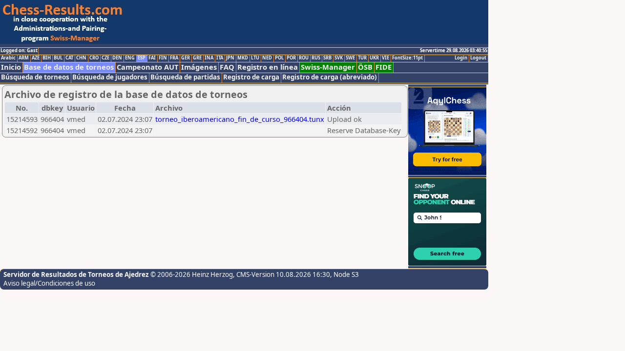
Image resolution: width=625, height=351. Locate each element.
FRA (174, 58)
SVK (338, 58)
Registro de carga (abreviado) (329, 77)
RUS (316, 58)
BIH (46, 58)
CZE (105, 58)
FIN (163, 58)
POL (279, 58)
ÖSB (365, 67)
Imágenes (199, 67)
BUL (58, 58)
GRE (197, 58)
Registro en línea (267, 67)
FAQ (227, 67)
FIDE (383, 67)
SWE (350, 58)
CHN (81, 58)
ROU (304, 58)
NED (267, 58)
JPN (230, 58)
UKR (374, 58)
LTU (255, 58)
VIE (385, 58)
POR (291, 58)
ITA (219, 58)
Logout (478, 58)
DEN (117, 58)
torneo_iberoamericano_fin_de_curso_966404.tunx (239, 119)
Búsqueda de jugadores (109, 77)
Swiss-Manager (328, 67)
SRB (327, 58)
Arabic (8, 58)
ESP (142, 58)
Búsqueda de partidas (185, 77)
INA (209, 58)
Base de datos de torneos (69, 67)
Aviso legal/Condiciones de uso (49, 283)
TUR (362, 58)
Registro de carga (251, 77)
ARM (24, 58)
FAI (152, 58)
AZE (36, 58)
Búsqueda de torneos (35, 77)
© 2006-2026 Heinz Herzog (191, 274)
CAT (69, 58)
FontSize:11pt (407, 58)
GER (185, 58)
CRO (94, 58)
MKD (242, 58)
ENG (130, 58)
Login (461, 58)
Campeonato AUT (147, 67)
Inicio (11, 67)
